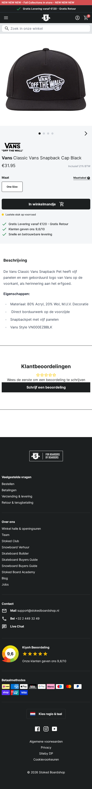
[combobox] (46, 28)
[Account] (77, 17)
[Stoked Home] (46, 17)
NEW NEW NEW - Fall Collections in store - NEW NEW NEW (38, 2)
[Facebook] (37, 729)
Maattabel (80, 177)
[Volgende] (86, 133)
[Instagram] (46, 729)
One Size (12, 186)
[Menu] (6, 17)
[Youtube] (54, 729)
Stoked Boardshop (52, 772)
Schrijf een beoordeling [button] (46, 387)
